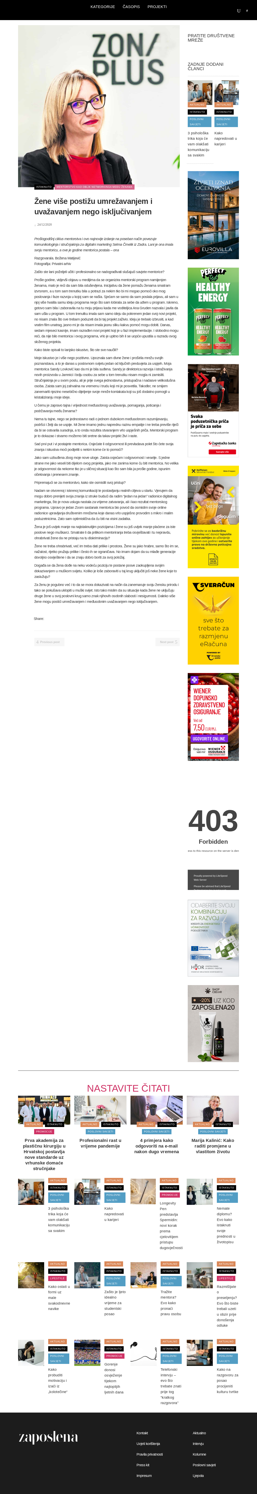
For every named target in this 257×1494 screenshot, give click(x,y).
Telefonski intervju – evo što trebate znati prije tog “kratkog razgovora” (171, 1386)
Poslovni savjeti (204, 1465)
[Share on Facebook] (47, 619)
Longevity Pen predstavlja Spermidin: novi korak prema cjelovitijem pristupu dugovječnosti (171, 1225)
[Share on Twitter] (52, 619)
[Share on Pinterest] (73, 619)
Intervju (198, 1444)
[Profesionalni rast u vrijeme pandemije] (100, 1110)
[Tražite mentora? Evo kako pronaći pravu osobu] (144, 1275)
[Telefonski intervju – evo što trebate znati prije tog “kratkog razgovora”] (144, 1353)
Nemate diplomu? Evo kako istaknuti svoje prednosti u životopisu (226, 1225)
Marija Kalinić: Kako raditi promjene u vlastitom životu (213, 1146)
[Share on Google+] (58, 619)
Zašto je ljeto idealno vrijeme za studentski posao (115, 1303)
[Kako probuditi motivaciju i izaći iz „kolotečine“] (31, 1353)
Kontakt (142, 1433)
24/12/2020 (44, 224)
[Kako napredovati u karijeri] (226, 92)
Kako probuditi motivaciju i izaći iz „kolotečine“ (58, 1381)
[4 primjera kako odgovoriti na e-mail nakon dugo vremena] (157, 1110)
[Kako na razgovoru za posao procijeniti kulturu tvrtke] (200, 1353)
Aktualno (199, 1433)
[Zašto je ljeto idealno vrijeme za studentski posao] (87, 1275)
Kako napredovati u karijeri (225, 138)
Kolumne (199, 1454)
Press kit (143, 1465)
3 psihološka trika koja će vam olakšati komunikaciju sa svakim (198, 144)
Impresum (144, 1476)
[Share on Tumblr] (68, 619)
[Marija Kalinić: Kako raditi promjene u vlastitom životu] (213, 1110)
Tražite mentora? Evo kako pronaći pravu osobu (171, 1303)
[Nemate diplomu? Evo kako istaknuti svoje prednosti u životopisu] (200, 1192)
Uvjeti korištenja (148, 1444)
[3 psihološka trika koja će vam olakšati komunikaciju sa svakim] (200, 92)
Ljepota (198, 1476)
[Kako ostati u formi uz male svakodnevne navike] (31, 1275)
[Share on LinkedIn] (63, 619)
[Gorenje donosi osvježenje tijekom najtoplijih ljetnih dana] (87, 1353)
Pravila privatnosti (150, 1454)
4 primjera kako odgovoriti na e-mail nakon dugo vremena (156, 1146)
